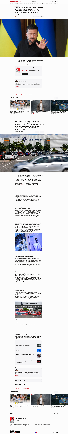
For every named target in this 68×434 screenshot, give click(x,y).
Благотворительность (19, 428)
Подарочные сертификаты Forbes (27, 428)
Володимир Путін (31, 94)
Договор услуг (12, 425)
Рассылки (26, 425)
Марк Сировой (18, 16)
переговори (26, 94)
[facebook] (52, 413)
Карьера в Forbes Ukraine (26, 424)
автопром (16, 388)
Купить (18, 420)
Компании (21, 3)
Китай (21, 388)
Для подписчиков (13, 3)
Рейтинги (46, 3)
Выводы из (23, 184)
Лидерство (43, 3)
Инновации (27, 3)
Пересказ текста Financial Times (19, 131)
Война (35, 3)
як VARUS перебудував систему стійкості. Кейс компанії (39, 112)
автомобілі (24, 388)
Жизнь (40, 3)
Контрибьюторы (55, 3)
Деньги (24, 3)
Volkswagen (19, 388)
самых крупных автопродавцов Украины (22, 349)
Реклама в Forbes (12, 428)
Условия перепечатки (21, 425)
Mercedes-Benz (28, 388)
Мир (37, 3)
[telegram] (56, 413)
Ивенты (16, 425)
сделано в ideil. (55, 432)
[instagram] (54, 413)
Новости (17, 3)
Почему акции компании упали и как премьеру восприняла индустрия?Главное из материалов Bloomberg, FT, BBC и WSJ (25, 361)
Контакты (11, 424)
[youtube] (57, 413)
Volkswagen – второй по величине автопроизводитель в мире (24, 288)
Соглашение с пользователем (18, 424)
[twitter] (51, 413)
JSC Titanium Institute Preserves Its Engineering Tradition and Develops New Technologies (20, 112)
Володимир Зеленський (22, 94)
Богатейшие (50, 3)
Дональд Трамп (16, 94)
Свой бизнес (32, 3)
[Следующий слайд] (57, 98)
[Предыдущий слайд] (55, 392)
